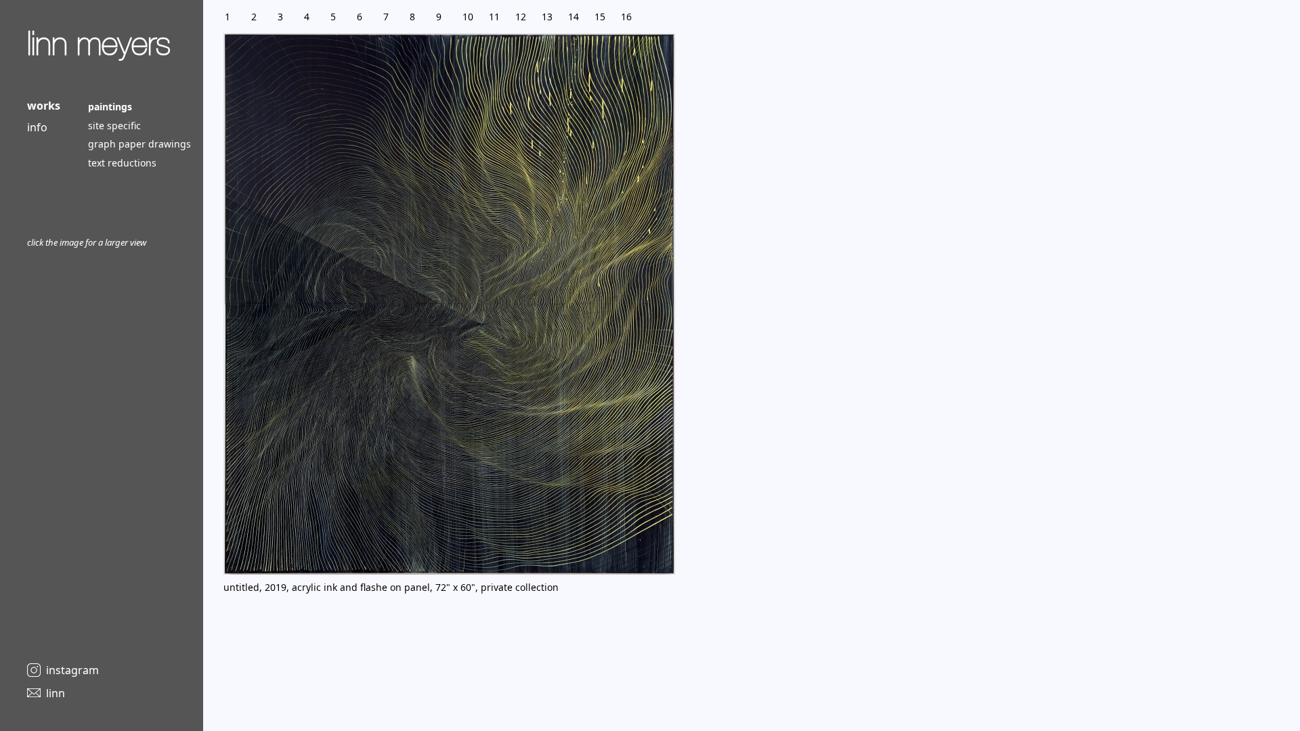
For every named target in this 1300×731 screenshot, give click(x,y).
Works (43, 105)
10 (467, 16)
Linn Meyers (99, 43)
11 (494, 16)
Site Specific (114, 125)
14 (573, 16)
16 (626, 16)
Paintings (110, 106)
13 (547, 16)
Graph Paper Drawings (139, 143)
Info (37, 127)
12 (520, 16)
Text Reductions (122, 162)
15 (599, 16)
